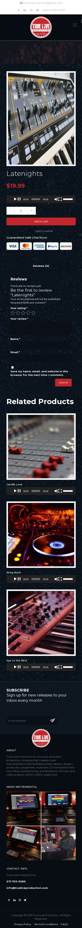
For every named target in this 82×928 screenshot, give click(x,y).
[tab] (41, 266)
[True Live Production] (41, 27)
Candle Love (14, 484)
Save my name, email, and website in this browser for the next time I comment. (39, 373)
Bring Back (13, 572)
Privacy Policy (22, 924)
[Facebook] (9, 899)
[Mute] (58, 199)
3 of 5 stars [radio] (23, 313)
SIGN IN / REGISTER (53, 10)
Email (15, 352)
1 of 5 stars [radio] (12, 313)
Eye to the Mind (16, 660)
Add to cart (41, 221)
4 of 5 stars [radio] (28, 313)
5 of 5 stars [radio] (33, 313)
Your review (19, 318)
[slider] (68, 198)
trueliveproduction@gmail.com (43, 2)
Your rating (18, 308)
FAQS (64, 924)
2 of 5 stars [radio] (18, 313)
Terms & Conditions (46, 924)
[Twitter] (14, 899)
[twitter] (25, 899)
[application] (41, 199)
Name (15, 338)
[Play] (17, 199)
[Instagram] (20, 899)
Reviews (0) (41, 265)
